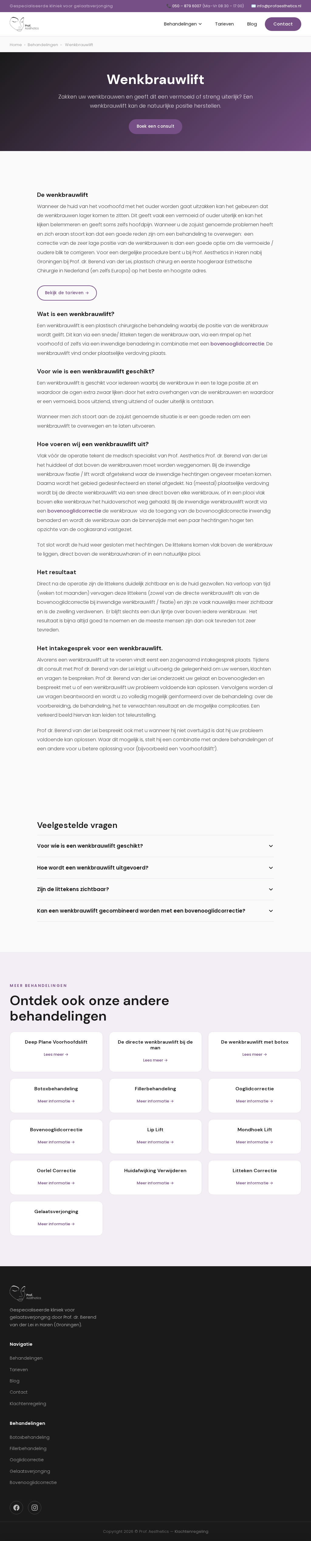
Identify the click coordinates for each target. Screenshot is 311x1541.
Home (16, 45)
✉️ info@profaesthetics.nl (276, 5)
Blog (252, 24)
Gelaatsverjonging (30, 1471)
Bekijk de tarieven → (67, 293)
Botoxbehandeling (30, 1437)
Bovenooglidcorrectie (33, 1482)
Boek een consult (156, 126)
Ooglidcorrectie (27, 1460)
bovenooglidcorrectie (237, 343)
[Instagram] (34, 1507)
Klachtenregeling (28, 1404)
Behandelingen (180, 24)
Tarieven (224, 24)
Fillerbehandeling (28, 1448)
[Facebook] (16, 1507)
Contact (283, 24)
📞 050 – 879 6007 (205, 5)
